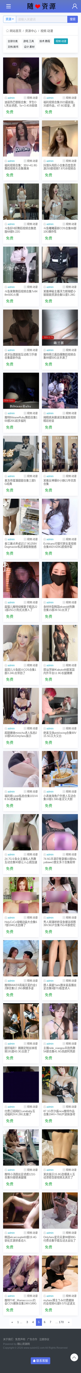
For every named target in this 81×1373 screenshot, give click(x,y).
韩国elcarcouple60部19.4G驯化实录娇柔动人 (21, 1239)
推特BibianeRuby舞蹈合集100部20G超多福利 (21, 419)
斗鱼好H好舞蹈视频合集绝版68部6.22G (20, 230)
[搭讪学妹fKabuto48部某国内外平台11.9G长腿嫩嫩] (60, 643)
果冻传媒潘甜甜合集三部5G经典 (20, 482)
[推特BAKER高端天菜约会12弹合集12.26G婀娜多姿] (21, 958)
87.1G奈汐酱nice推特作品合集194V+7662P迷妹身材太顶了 (59, 1113)
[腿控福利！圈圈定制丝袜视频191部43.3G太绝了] (21, 1021)
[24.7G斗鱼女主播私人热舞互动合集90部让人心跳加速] (21, 832)
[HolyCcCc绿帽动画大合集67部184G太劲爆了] (21, 895)
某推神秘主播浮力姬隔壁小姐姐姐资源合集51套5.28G (59, 293)
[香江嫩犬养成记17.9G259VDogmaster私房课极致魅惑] (21, 517)
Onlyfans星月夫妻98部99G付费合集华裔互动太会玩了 (59, 1239)
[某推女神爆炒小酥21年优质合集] (60, 454)
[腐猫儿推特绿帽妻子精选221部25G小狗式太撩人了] (21, 580)
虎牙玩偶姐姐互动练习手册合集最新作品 (21, 356)
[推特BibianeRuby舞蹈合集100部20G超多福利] (21, 391)
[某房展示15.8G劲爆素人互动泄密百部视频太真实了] (60, 1147)
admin (11, 97)
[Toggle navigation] (8, 6)
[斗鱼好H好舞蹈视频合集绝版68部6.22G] (21, 202)
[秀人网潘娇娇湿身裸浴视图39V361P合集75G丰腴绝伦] (60, 895)
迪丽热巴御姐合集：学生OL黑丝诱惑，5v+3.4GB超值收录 (21, 104)
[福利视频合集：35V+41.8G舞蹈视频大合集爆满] (21, 138)
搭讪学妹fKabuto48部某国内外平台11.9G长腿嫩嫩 (59, 671)
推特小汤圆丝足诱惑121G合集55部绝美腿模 (20, 1176)
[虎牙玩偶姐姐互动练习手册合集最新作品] (21, 328)
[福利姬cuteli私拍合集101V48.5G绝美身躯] (21, 769)
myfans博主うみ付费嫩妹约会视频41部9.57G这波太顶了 (59, 1302)
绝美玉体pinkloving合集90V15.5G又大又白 (59, 734)
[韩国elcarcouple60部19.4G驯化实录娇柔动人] (21, 1210)
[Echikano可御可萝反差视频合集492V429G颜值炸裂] (60, 517)
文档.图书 (13, 47)
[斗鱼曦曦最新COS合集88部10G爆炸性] (60, 202)
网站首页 (15, 31)
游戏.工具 (28, 41)
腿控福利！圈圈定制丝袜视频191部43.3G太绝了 (21, 1049)
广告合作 (32, 1339)
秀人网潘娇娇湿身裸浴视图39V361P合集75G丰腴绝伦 (59, 923)
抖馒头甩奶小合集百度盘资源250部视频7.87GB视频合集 (59, 167)
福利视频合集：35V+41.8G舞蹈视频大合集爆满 (21, 167)
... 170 (59, 1322)
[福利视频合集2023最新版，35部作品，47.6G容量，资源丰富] (60, 75)
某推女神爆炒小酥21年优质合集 (59, 482)
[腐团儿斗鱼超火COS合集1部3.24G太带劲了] (21, 643)
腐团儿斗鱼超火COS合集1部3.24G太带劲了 (20, 671)
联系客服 (42, 1360)
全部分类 (13, 41)
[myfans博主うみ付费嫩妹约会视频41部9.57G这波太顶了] (60, 1274)
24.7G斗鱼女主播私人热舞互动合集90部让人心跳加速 (21, 860)
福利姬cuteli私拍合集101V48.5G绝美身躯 (21, 797)
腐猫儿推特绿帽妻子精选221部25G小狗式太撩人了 (21, 608)
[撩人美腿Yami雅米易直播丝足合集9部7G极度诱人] (60, 958)
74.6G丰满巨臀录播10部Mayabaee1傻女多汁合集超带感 (59, 860)
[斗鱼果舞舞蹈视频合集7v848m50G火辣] (21, 265)
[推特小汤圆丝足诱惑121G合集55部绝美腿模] (21, 1147)
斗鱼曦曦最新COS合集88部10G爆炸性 (59, 230)
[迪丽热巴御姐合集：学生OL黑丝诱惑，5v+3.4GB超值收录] (21, 75)
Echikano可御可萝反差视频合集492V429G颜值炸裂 (59, 545)
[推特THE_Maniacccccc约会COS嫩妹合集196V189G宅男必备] (21, 1274)
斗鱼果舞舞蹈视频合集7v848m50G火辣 (21, 293)
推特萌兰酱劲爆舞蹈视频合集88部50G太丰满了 (59, 356)
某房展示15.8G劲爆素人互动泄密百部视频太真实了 (59, 1176)
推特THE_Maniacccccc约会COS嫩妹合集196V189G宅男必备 (21, 1302)
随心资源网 (23, 1344)
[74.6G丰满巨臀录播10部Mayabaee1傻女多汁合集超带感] (60, 832)
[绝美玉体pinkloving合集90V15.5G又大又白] (60, 706)
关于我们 (8, 1339)
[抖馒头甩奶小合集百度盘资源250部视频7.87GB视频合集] (60, 138)
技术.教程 (44, 41)
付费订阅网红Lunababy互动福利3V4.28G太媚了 (20, 1113)
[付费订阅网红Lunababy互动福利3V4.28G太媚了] (21, 1084)
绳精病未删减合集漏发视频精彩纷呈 (59, 419)
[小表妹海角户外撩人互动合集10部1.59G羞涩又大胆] (60, 769)
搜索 (73, 19)
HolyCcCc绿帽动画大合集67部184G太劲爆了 (21, 923)
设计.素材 (29, 47)
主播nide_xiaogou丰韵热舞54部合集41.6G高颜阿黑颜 (59, 1049)
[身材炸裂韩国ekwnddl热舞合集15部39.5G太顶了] (60, 580)
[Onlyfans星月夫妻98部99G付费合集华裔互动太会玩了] (60, 1210)
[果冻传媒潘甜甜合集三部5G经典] (21, 454)
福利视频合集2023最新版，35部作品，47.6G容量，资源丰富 (59, 104)
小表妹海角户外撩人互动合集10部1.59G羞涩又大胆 (59, 797)
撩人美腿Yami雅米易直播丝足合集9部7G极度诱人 (59, 987)
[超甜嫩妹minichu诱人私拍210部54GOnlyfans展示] (21, 706)
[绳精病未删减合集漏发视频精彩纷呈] (60, 391)
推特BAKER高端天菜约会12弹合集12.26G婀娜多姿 (21, 987)
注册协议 (44, 1339)
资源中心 (31, 31)
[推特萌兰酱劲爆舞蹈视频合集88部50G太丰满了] (60, 328)
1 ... (19, 1322)
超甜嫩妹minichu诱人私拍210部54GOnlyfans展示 (21, 734)
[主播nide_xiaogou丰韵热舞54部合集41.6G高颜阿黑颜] (60, 1021)
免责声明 (20, 1339)
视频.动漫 (46, 31)
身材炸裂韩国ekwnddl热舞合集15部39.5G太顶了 (59, 608)
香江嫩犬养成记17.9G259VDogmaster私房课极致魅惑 (21, 545)
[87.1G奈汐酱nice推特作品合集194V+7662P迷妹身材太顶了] (60, 1084)
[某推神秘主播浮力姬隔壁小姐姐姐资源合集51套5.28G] (60, 265)
